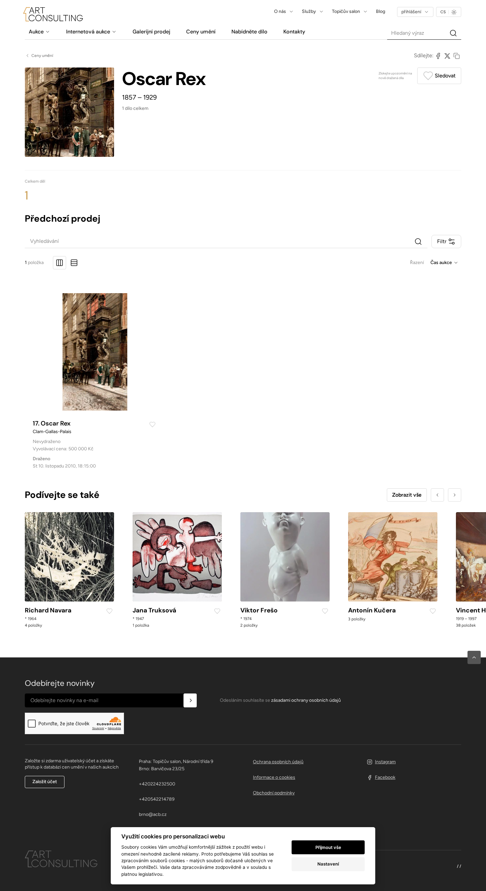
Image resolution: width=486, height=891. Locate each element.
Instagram (385, 762)
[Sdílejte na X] (447, 56)
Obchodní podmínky (274, 793)
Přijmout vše (328, 847)
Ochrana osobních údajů (278, 762)
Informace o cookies (274, 777)
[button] (474, 657)
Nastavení (328, 864)
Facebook (385, 777)
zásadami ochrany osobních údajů (306, 700)
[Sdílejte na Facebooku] (438, 56)
